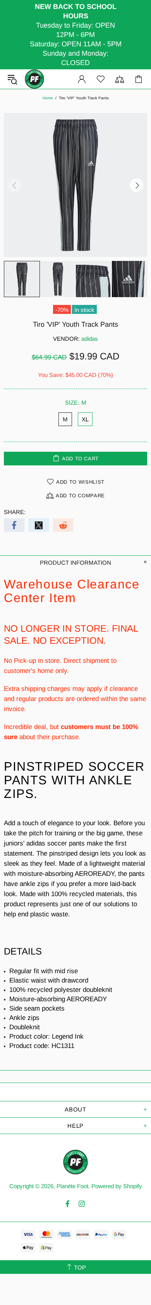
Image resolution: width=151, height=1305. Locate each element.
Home (48, 98)
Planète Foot (34, 79)
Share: (15, 512)
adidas (89, 338)
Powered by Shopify (116, 1186)
